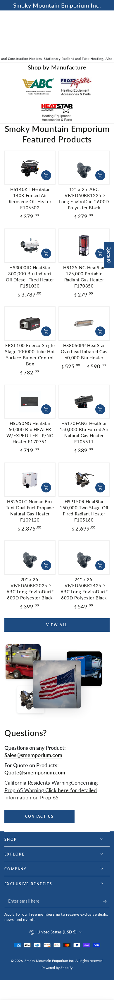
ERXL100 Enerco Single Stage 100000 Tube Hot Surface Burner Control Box (30, 354)
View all (57, 625)
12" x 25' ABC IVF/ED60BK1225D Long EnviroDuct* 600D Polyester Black (84, 198)
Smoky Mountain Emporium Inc (49, 960)
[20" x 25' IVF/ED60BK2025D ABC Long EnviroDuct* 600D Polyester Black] (30, 557)
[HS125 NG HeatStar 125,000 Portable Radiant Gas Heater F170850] (84, 245)
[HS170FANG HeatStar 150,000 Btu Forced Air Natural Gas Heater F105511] (84, 401)
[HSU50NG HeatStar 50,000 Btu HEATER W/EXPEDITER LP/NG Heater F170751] (30, 401)
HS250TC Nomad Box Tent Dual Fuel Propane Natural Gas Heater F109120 (30, 510)
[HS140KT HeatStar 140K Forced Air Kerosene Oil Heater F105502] (30, 167)
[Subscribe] (106, 901)
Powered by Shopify (57, 967)
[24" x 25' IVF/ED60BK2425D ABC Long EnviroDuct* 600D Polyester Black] (84, 557)
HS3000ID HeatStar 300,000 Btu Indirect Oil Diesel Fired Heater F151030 (30, 276)
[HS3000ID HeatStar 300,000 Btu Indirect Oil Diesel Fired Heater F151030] (30, 245)
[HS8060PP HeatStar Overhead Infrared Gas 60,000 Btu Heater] (84, 323)
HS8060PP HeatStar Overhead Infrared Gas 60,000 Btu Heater (84, 351)
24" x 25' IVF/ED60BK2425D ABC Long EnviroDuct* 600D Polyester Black (84, 588)
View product (46, 331)
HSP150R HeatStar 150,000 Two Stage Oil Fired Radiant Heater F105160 (84, 510)
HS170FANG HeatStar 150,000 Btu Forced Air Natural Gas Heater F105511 (84, 432)
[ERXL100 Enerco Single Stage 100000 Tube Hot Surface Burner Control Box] (30, 323)
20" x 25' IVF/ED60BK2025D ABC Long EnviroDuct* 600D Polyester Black (30, 588)
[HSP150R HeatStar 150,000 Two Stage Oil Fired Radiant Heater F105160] (84, 479)
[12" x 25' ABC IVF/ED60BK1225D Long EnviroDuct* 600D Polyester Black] (84, 167)
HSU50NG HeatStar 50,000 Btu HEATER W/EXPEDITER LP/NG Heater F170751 (29, 432)
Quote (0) (108, 255)
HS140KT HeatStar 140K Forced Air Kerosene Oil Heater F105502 (30, 198)
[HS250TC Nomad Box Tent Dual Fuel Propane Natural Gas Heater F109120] (30, 479)
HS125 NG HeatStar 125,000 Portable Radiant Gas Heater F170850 (84, 276)
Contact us (39, 816)
